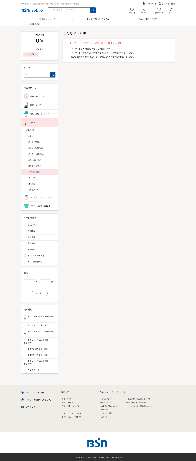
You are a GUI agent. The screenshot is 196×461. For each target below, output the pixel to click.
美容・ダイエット (37, 96)
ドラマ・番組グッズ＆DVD (98, 19)
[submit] (93, 10)
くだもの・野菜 (34, 172)
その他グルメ (33, 190)
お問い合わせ (106, 417)
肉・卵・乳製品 (34, 142)
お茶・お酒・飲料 (34, 160)
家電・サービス (36, 105)
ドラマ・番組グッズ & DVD (38, 399)
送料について (106, 402)
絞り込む (39, 293)
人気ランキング (32, 407)
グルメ (32, 122)
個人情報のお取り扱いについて (138, 399)
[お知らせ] (132, 9)
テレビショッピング (46, 19)
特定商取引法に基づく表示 (137, 402)
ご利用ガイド (151, 3)
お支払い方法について (109, 406)
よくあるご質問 (168, 3)
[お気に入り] (159, 9)
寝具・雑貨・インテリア (39, 114)
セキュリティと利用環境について (139, 406)
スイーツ (31, 178)
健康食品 (31, 184)
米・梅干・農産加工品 (36, 154)
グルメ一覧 (30, 130)
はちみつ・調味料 (34, 166)
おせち (30, 136)
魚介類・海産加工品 (35, 148)
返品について (106, 410)
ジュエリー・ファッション (40, 197)
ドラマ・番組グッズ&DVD (40, 206)
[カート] (171, 9)
